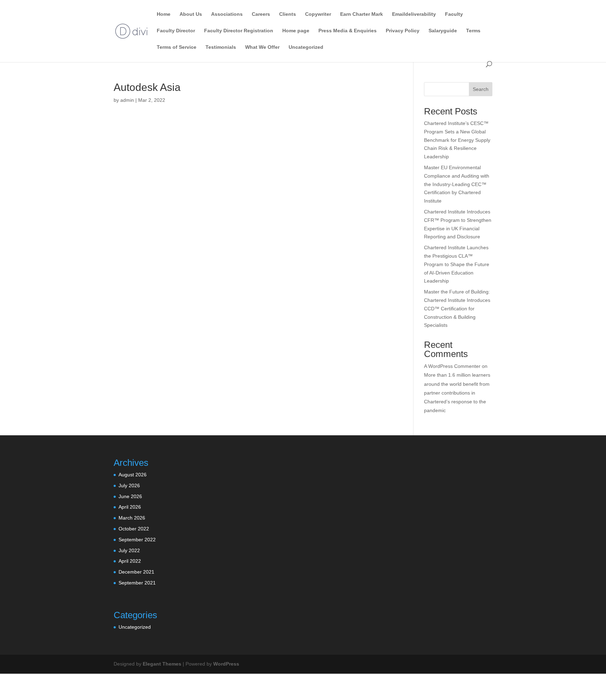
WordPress (226, 664)
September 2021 (137, 583)
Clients (287, 14)
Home (163, 14)
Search (481, 89)
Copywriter (318, 14)
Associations (227, 14)
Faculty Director (176, 30)
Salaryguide (443, 30)
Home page (295, 30)
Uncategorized (306, 47)
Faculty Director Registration (238, 30)
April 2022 (130, 561)
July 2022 (129, 550)
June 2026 (130, 496)
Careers (261, 14)
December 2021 (136, 572)
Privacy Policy (402, 30)
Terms (473, 30)
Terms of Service (176, 47)
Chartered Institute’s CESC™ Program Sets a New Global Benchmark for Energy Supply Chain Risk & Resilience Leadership (457, 139)
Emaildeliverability (414, 14)
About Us (191, 14)
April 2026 (130, 507)
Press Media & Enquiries (347, 30)
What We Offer (262, 47)
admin (127, 100)
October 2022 (134, 528)
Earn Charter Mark (361, 14)
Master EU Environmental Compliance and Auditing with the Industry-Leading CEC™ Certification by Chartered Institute (456, 184)
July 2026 (129, 485)
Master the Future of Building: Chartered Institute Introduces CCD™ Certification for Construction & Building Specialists (457, 308)
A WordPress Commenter (452, 366)
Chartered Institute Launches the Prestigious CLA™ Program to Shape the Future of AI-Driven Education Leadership (456, 264)
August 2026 (133, 474)
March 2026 (132, 518)
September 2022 (137, 539)
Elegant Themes (162, 664)
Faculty (454, 14)
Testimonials (221, 47)
